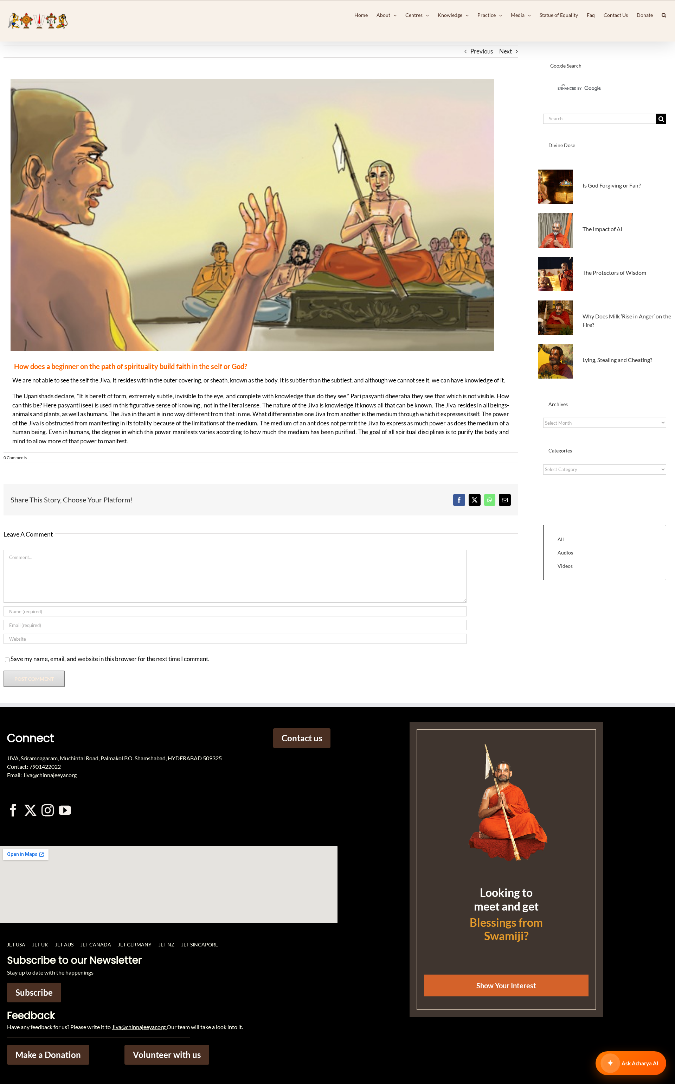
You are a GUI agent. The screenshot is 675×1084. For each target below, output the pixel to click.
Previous (481, 51)
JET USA (16, 944)
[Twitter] (30, 810)
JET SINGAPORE (199, 944)
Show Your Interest (506, 985)
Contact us (302, 738)
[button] (664, 15)
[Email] (505, 500)
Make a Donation (48, 1055)
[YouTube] (65, 810)
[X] (475, 500)
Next (505, 51)
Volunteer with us (167, 1055)
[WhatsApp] (489, 500)
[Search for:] (599, 118)
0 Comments (15, 457)
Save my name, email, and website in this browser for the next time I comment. (110, 659)
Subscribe (34, 992)
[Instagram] (47, 810)
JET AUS (64, 944)
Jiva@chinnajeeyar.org (139, 1026)
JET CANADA (96, 944)
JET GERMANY (135, 944)
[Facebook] (459, 500)
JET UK (40, 944)
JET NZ (166, 944)
